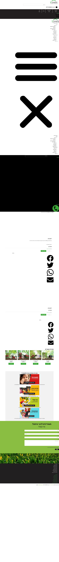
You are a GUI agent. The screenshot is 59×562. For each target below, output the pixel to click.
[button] (36, 89)
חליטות (54, 27)
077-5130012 (51, 484)
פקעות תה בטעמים (52, 26)
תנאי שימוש (55, 475)
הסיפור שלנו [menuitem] (56, 11)
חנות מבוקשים (55, 469)
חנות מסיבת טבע (55, 470)
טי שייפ (55, 25)
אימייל (58, 436)
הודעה (58, 439)
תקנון (56, 463)
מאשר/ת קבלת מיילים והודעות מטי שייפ (53, 447)
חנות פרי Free (55, 471)
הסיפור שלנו (55, 23)
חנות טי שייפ (55, 468)
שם (58, 429)
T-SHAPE (52, 212)
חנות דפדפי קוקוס (54, 472)
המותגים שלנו (55, 34)
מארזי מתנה (53, 29)
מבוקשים (55, 32)
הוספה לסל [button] (47, 363)
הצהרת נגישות (55, 466)
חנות (56, 24)
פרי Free (55, 30)
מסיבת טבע (54, 31)
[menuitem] (49, 11)
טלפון (58, 432)
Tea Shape (48, 212)
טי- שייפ (55, 148)
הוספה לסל (43, 251)
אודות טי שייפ (55, 467)
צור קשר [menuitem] (39, 11)
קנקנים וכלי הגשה (52, 28)
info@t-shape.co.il (40, 484)
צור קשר (56, 41)
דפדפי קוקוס (54, 33)
